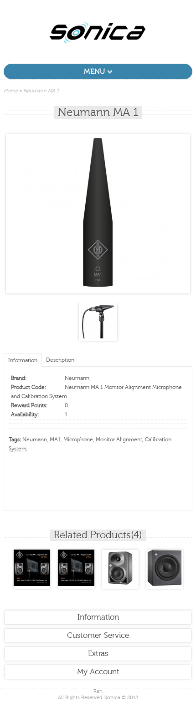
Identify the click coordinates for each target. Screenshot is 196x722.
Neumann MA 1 (41, 91)
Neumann (77, 378)
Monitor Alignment (119, 439)
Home (11, 91)
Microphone (78, 439)
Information (22, 360)
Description (60, 360)
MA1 (55, 439)
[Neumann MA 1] (98, 285)
